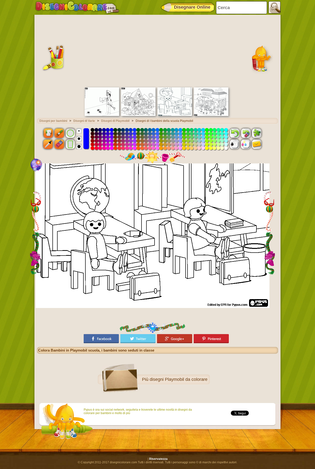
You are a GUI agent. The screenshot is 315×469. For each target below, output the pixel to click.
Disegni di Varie (84, 121)
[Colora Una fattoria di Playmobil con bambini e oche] (138, 115)
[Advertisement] (157, 50)
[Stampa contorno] (234, 144)
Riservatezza (158, 459)
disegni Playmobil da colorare (178, 379)
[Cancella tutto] (245, 133)
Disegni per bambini (53, 121)
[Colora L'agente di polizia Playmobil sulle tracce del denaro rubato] (102, 115)
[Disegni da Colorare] (77, 7)
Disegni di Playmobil (115, 121)
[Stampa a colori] (245, 144)
